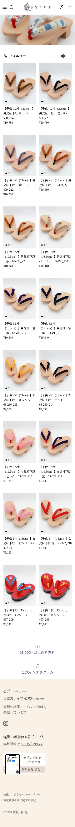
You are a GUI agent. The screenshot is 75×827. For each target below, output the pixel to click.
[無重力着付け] (37, 7)
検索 (6, 794)
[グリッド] (63, 55)
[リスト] (69, 55)
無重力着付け (20, 812)
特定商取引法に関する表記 (19, 800)
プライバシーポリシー (27, 794)
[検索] (13, 7)
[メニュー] (4, 7)
